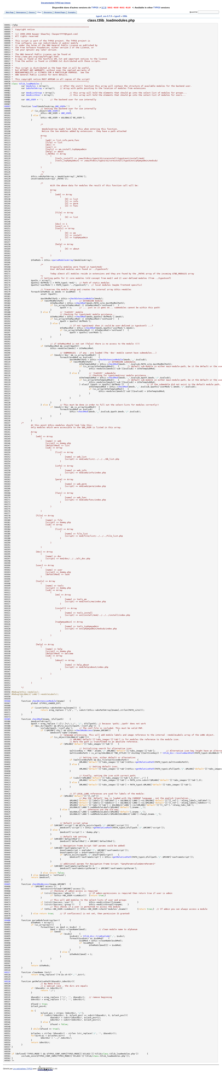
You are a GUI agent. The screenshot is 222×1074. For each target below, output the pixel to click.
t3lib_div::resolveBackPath (178, 753)
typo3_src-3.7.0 (104, 16)
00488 (7, 920)
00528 (7, 981)
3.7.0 (103, 7)
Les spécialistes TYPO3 (22, 1069)
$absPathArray (34, 88)
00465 (7, 884)
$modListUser (33, 95)
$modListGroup (34, 93)
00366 (7, 701)
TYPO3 (94, 7)
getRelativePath (145, 762)
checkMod (80, 303)
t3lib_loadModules (29, 84)
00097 (7, 106)
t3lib (125, 16)
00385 (7, 719)
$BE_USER (31, 99)
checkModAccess (84, 730)
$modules (31, 86)
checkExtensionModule (82, 298)
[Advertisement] (164, 3)
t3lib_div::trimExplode (96, 936)
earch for (194, 12)
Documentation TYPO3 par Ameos (56, 3)
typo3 (117, 16)
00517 (7, 972)
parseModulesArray (63, 260)
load (34, 106)
